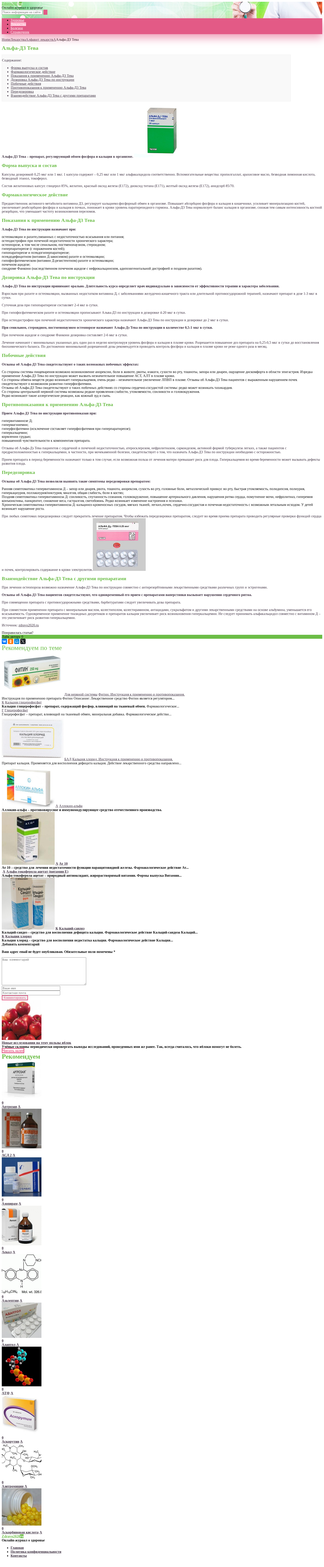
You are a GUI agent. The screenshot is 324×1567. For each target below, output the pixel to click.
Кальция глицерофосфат (23, 702)
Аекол (7, 1252)
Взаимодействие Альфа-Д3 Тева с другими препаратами (53, 95)
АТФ (6, 1393)
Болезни (17, 28)
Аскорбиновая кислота (20, 1532)
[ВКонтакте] (4, 641)
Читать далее (13, 1051)
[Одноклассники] (10, 641)
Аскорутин (10, 1441)
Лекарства (18, 24)
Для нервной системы (80, 694)
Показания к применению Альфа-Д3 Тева (42, 76)
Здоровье (17, 20)
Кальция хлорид (18, 936)
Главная (17, 1548)
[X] (23, 641)
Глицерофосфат (16, 710)
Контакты (19, 1556)
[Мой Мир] (16, 641)
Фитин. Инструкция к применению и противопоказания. (141, 694)
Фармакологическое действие (33, 72)
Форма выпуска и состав (29, 68)
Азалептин (10, 1300)
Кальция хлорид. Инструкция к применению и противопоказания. (122, 759)
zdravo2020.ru (29, 625)
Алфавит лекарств (39, 39)
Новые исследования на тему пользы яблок (36, 1043)
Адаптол (8, 1344)
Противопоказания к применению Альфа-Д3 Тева (48, 87)
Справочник (20, 32)
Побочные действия (26, 83)
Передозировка (22, 91)
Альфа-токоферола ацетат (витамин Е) (37, 871)
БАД (67, 759)
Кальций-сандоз (71, 928)
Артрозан (9, 1106)
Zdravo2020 (12, 4)
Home (6, 39)
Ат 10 (63, 863)
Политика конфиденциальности (36, 1552)
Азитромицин (13, 1486)
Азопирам (10, 1203)
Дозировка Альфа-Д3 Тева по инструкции (42, 80)
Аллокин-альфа (70, 806)
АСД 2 (7, 1155)
